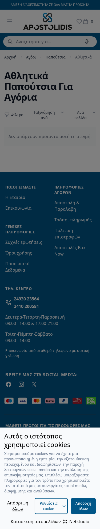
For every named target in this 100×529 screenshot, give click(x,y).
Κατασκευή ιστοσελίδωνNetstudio (50, 521)
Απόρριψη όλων (17, 506)
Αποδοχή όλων (83, 506)
